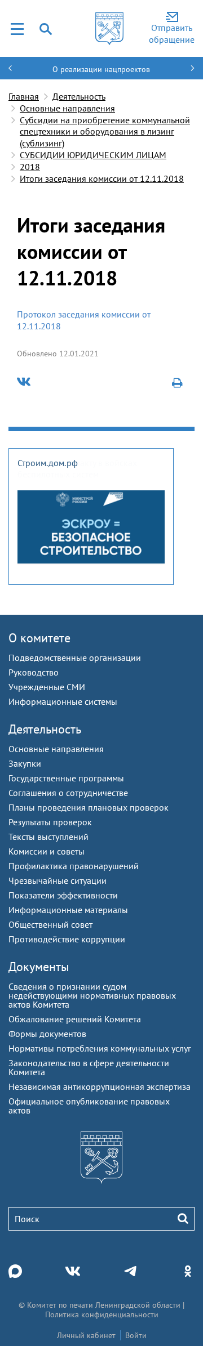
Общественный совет (50, 924)
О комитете (39, 638)
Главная (23, 96)
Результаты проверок (50, 822)
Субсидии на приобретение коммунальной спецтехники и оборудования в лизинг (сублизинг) (105, 131)
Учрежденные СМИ (46, 686)
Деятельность (78, 96)
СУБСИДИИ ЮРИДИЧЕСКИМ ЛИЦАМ (93, 154)
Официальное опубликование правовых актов (89, 1105)
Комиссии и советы (46, 851)
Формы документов (47, 1033)
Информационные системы (62, 701)
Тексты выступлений (48, 836)
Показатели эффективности (63, 895)
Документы (38, 966)
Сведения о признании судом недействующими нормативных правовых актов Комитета (92, 995)
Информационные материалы (68, 909)
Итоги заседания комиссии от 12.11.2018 (102, 178)
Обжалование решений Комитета (74, 1019)
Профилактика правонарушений (73, 865)
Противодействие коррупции (66, 939)
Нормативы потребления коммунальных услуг (99, 1048)
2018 (30, 166)
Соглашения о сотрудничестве (68, 792)
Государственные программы (66, 778)
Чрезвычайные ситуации (57, 880)
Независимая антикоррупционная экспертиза (99, 1086)
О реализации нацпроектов (101, 69)
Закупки (24, 763)
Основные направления (67, 108)
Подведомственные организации (74, 657)
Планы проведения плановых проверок (88, 807)
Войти (136, 1335)
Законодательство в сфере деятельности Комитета (88, 1067)
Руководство (33, 672)
